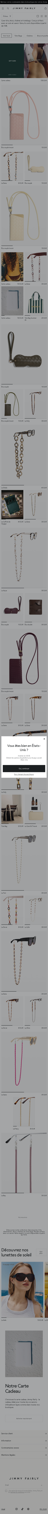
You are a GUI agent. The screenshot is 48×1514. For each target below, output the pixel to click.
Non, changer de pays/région (24, 774)
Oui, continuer (24, 768)
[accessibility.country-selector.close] (44, 739)
